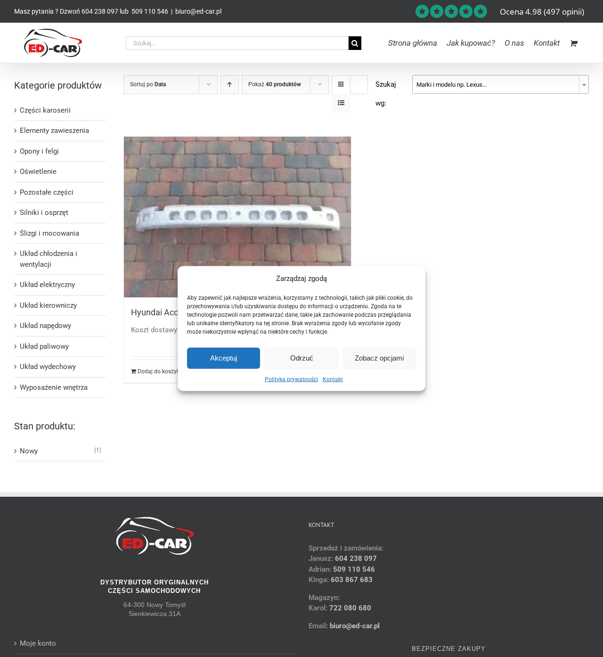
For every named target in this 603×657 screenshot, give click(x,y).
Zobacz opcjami (379, 358)
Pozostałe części (46, 192)
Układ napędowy (45, 325)
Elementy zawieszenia (54, 130)
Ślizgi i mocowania (49, 233)
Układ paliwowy (44, 346)
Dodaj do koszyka (160, 371)
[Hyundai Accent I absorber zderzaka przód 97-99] (237, 217)
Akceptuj (223, 358)
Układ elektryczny (47, 284)
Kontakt (333, 379)
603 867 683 (352, 579)
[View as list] (341, 103)
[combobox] (500, 84)
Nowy (29, 451)
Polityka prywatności (291, 379)
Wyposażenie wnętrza (54, 387)
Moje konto (38, 643)
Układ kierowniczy (48, 305)
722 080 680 (349, 608)
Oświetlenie (38, 171)
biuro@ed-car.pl (198, 11)
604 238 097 (99, 11)
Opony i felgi (39, 151)
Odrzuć (301, 358)
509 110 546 (149, 11)
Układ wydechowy (48, 366)
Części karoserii (45, 110)
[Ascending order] (229, 84)
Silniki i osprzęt (44, 212)
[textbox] (500, 84)
